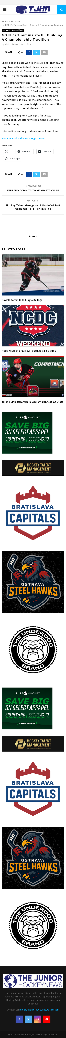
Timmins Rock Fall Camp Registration (23, 138)
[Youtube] (46, 1019)
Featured (6, 30)
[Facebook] (19, 1019)
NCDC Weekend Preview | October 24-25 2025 (29, 350)
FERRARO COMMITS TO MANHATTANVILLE (33, 190)
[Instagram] (37, 1019)
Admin (7, 44)
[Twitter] (28, 1019)
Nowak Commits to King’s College (22, 300)
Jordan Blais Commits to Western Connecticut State (32, 401)
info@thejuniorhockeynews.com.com (39, 1009)
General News (18, 30)
